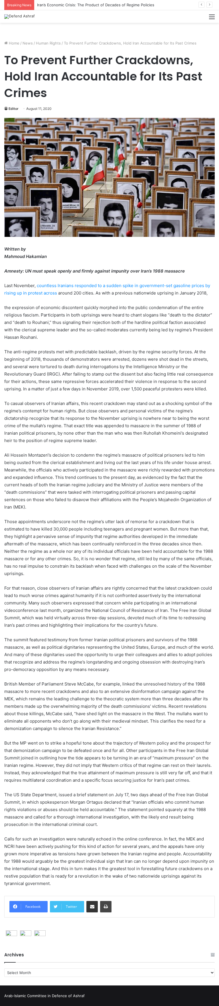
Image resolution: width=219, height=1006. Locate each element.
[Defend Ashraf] (19, 16)
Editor (14, 108)
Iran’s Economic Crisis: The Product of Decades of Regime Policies (95, 5)
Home (13, 43)
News (28, 43)
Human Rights (48, 43)
